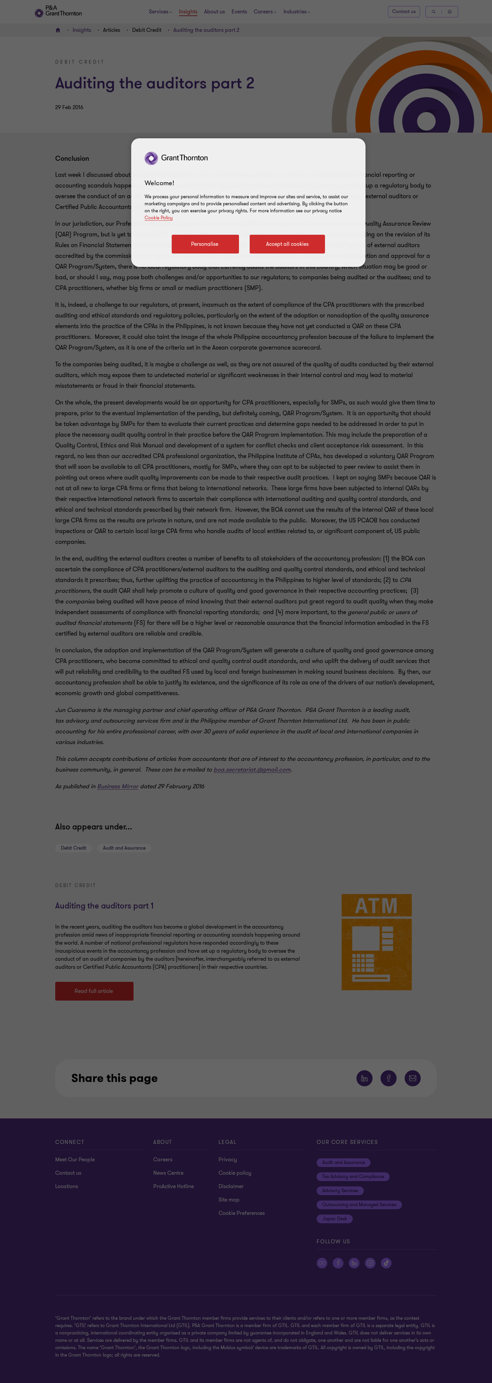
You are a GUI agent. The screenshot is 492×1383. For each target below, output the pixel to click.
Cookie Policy (159, 218)
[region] (248, 202)
